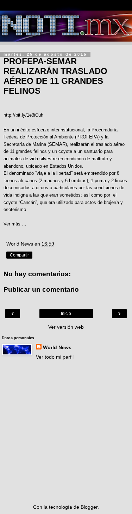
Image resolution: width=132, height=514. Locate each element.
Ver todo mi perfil (55, 357)
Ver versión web (66, 327)
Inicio (66, 313)
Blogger (89, 507)
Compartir (19, 255)
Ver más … (15, 224)
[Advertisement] (66, 432)
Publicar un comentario (41, 289)
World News (57, 347)
